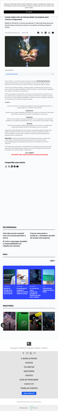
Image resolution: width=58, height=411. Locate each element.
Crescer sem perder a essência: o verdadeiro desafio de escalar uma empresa (42, 235)
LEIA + (52, 261)
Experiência (7, 286)
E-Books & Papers (29, 358)
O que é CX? (29, 384)
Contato (29, 375)
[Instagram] (27, 353)
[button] (38, 32)
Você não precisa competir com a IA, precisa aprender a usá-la (14, 235)
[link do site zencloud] (34, 407)
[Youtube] (34, 353)
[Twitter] (31, 353)
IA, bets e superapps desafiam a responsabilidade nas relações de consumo (15, 243)
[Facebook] (23, 353)
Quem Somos (29, 371)
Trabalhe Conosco (29, 388)
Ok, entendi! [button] (29, 12)
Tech (44, 286)
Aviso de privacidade (29, 380)
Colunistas (29, 367)
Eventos (29, 363)
